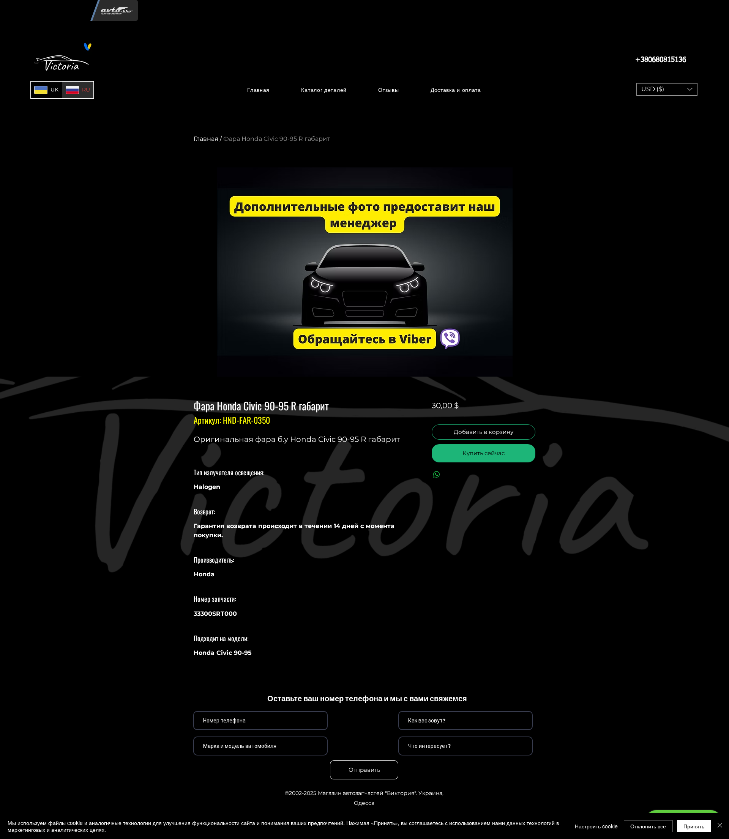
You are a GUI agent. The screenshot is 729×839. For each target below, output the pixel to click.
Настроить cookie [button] (596, 826)
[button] (324, 90)
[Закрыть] (719, 826)
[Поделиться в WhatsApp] (436, 474)
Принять (693, 826)
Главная (206, 138)
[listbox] (666, 89)
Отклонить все (648, 826)
